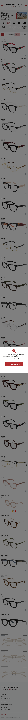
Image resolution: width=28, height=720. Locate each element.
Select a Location (14, 369)
